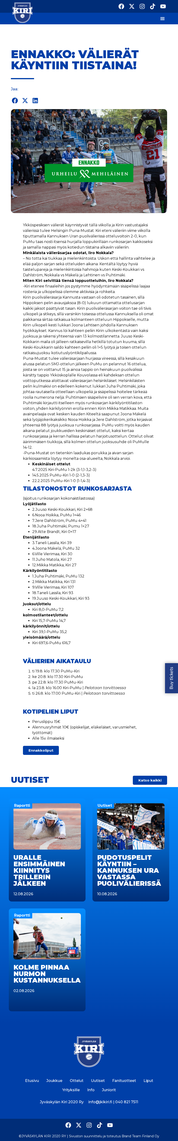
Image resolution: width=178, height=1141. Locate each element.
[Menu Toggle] (162, 18)
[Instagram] (142, 6)
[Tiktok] (153, 6)
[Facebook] (121, 6)
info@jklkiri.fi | (101, 1102)
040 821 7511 (126, 1102)
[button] (15, 100)
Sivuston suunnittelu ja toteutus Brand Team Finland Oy (114, 1136)
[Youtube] (163, 6)
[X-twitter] (132, 6)
